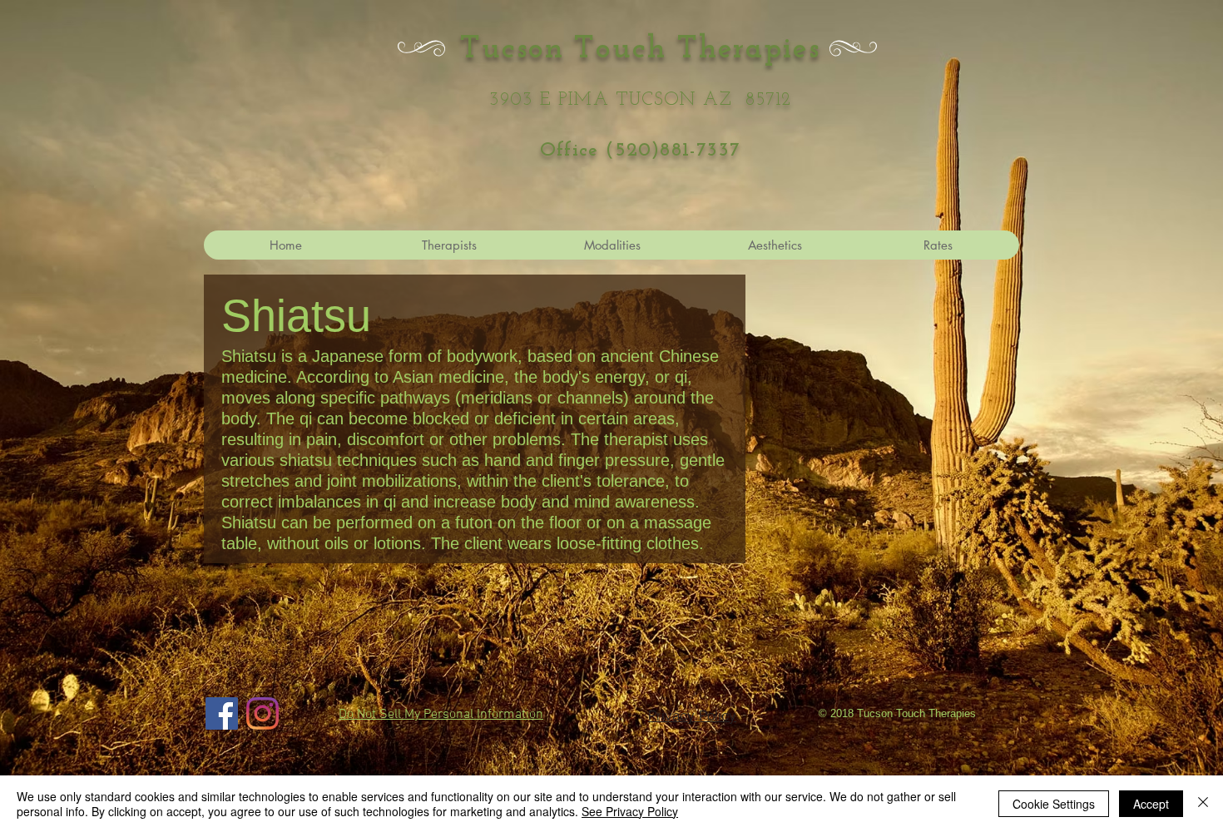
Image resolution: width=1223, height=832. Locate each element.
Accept (1151, 803)
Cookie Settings (1054, 803)
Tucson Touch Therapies (640, 49)
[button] (774, 245)
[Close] (1203, 804)
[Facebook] (221, 713)
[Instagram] (262, 713)
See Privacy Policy (630, 811)
